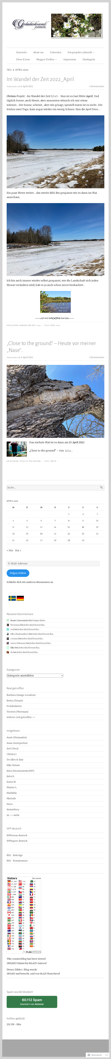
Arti (12, 629)
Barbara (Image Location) (21, 695)
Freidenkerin (14, 706)
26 (27, 540)
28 (55, 540)
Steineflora (13, 809)
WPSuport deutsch (17, 841)
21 (55, 533)
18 (13, 533)
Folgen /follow (18, 573)
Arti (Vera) (12, 748)
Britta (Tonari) (15, 700)
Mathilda (12, 793)
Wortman (15, 625)
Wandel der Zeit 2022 (30, 325)
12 (27, 527)
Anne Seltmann (18, 643)
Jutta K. (11, 776)
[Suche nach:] (55, 487)
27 (41, 540)
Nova (9, 804)
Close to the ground (30, 461)
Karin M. (11, 782)
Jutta (68, 450)
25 (13, 540)
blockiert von (35, 1003)
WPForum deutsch (17, 835)
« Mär (10, 550)
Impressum (69, 59)
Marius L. (12, 787)
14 (55, 527)
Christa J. (12, 754)
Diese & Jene (23, 59)
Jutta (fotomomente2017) (20, 770)
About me (38, 52)
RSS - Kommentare (17, 860)
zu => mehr (13, 815)
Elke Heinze (13, 765)
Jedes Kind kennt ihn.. (34, 625)
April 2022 (55, 325)
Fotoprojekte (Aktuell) (80, 52)
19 (27, 533)
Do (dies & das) (15, 759)
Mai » (18, 550)
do (11, 652)
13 (41, 527)
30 (83, 540)
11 (13, 527)
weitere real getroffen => (21, 717)
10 (97, 520)
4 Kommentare (96, 86)
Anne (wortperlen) (17, 743)
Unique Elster (38, 620)
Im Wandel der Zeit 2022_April (40, 79)
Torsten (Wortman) (17, 711)
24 (97, 533)
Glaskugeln (88, 59)
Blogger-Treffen (45, 59)
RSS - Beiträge (15, 855)
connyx (14, 638)
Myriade (11, 798)
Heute (53, 461)
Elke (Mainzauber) (19, 634)
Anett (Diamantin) (17, 737)
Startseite (21, 52)
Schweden (55, 52)
